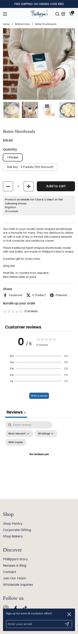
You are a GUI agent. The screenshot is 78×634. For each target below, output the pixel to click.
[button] (71, 14)
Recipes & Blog (14, 565)
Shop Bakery (13, 536)
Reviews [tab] (16, 412)
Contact (9, 572)
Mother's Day (22, 24)
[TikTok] (25, 608)
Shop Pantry (12, 523)
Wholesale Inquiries (18, 584)
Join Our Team (14, 578)
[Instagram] (6, 608)
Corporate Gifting (17, 530)
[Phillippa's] (39, 14)
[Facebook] (15, 608)
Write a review (39, 395)
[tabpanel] (39, 459)
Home (6, 24)
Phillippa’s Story (15, 559)
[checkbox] (15, 442)
